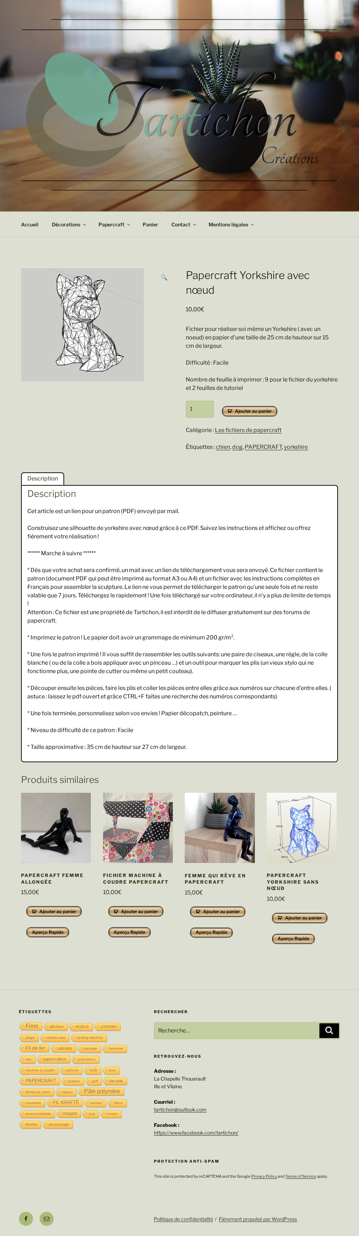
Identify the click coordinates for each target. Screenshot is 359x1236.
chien (223, 447)
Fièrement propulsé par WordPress (258, 1219)
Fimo (32, 1026)
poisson (74, 1081)
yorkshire (296, 447)
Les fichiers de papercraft (248, 430)
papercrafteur (54, 1059)
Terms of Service (300, 1176)
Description (42, 478)
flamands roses (38, 1092)
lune (112, 1070)
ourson (112, 1114)
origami (70, 1113)
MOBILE (82, 1027)
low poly (116, 1081)
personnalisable (38, 1114)
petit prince (87, 1059)
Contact (180, 224)
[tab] (42, 478)
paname (90, 1048)
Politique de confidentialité (183, 1219)
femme (31, 1124)
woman (96, 1103)
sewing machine (90, 1037)
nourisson (33, 1103)
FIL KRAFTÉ (66, 1102)
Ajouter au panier (253, 411)
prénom (72, 1070)
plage (30, 1037)
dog (237, 447)
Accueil (30, 224)
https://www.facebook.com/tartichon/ (196, 1133)
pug (92, 1114)
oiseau (67, 1092)
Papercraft (111, 224)
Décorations (66, 224)
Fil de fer (35, 1048)
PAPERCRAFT (263, 447)
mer (29, 1059)
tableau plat (56, 1037)
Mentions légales (228, 224)
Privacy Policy (264, 1176)
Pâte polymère (102, 1091)
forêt (93, 1070)
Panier (150, 224)
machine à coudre (40, 1070)
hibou (118, 1103)
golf (95, 1081)
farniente (116, 1048)
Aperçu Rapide (47, 932)
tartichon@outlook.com (180, 1109)
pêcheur (57, 1026)
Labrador (64, 1048)
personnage (59, 1124)
